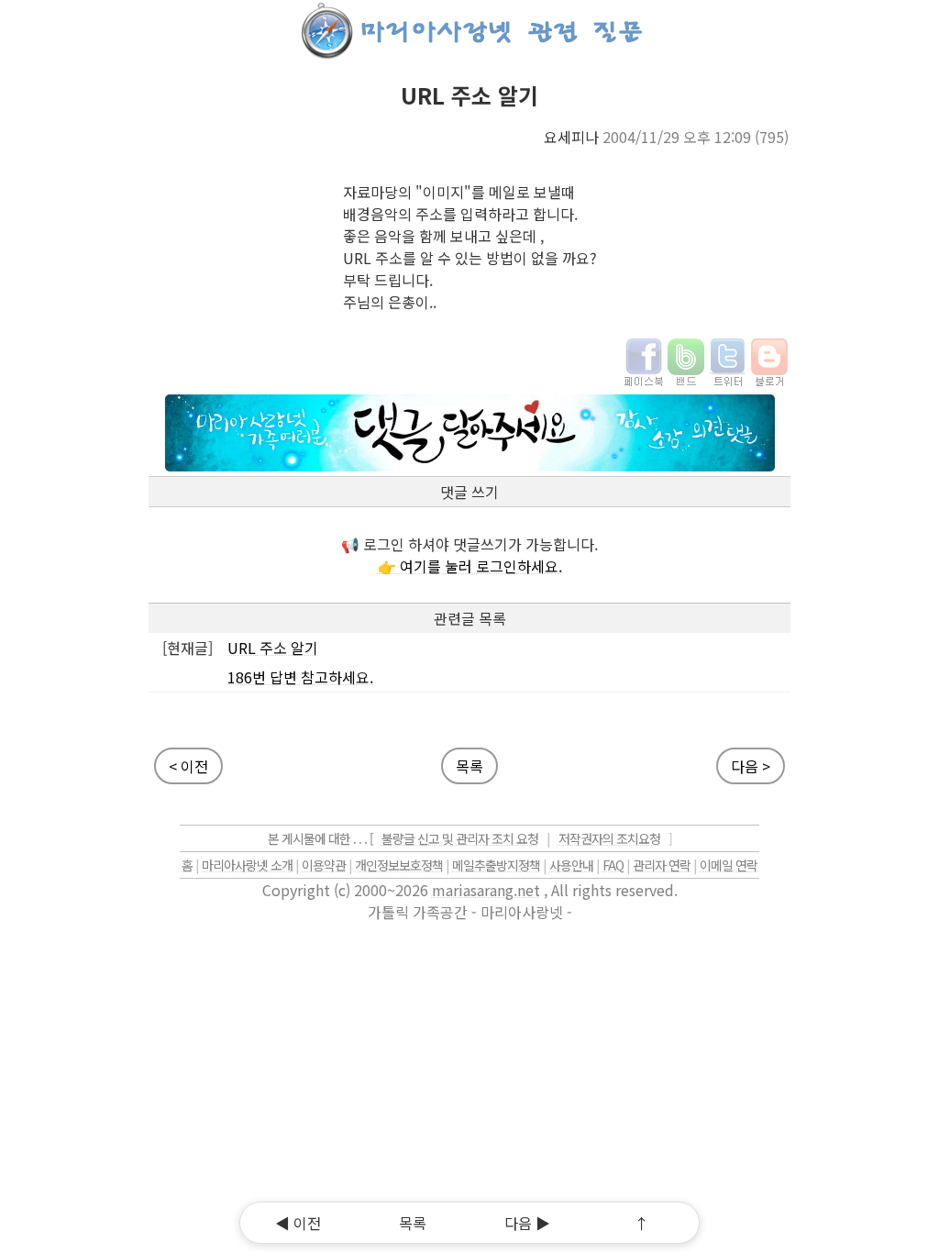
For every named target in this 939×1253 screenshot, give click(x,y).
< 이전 (188, 766)
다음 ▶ (527, 1223)
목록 (469, 766)
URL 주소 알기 (272, 648)
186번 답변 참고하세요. (300, 677)
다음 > (750, 766)
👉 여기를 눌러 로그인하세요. (470, 566)
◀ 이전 (298, 1223)
